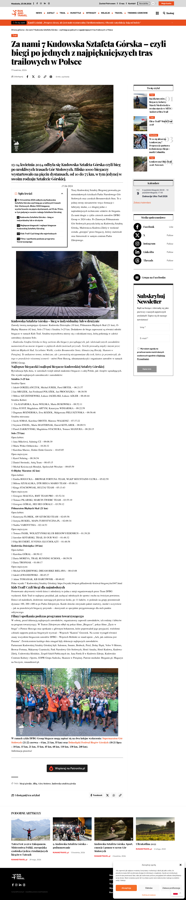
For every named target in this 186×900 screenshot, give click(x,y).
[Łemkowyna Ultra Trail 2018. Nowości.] (140, 164)
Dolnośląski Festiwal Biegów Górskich (88, 742)
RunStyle (153, 135)
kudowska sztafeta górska (64, 783)
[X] (153, 235)
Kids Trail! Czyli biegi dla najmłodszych (38, 233)
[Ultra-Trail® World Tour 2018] (140, 123)
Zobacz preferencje (171, 888)
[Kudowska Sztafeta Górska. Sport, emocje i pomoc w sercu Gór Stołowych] (113, 829)
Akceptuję (126, 888)
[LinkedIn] (44, 3)
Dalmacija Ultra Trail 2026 (154, 196)
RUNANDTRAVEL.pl (19, 859)
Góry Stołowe (44, 783)
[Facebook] (37, 3)
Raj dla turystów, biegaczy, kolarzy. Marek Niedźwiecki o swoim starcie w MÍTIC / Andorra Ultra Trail (161, 105)
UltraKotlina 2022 (146, 844)
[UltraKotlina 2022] (155, 829)
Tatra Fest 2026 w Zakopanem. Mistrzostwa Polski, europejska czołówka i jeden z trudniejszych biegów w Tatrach (29, 849)
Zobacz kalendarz (142, 202)
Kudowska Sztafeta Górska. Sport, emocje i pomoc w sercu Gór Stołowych (113, 847)
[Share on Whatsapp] (39, 76)
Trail (14, 35)
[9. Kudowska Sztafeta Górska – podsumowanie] (72, 829)
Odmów (149, 888)
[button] (180, 864)
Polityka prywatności (149, 895)
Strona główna (17, 30)
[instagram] (40, 3)
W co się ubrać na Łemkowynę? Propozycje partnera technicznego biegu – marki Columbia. (159, 146)
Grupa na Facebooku (154, 277)
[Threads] (49, 3)
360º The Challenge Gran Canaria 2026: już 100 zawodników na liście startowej (67, 22)
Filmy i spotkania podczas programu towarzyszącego (36, 240)
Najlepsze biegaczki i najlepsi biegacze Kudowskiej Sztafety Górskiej (36, 227)
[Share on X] (33, 76)
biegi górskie (26, 783)
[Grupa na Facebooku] (137, 277)
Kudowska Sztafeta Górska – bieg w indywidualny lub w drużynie (35, 219)
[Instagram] (153, 244)
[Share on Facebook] (27, 76)
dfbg (35, 783)
